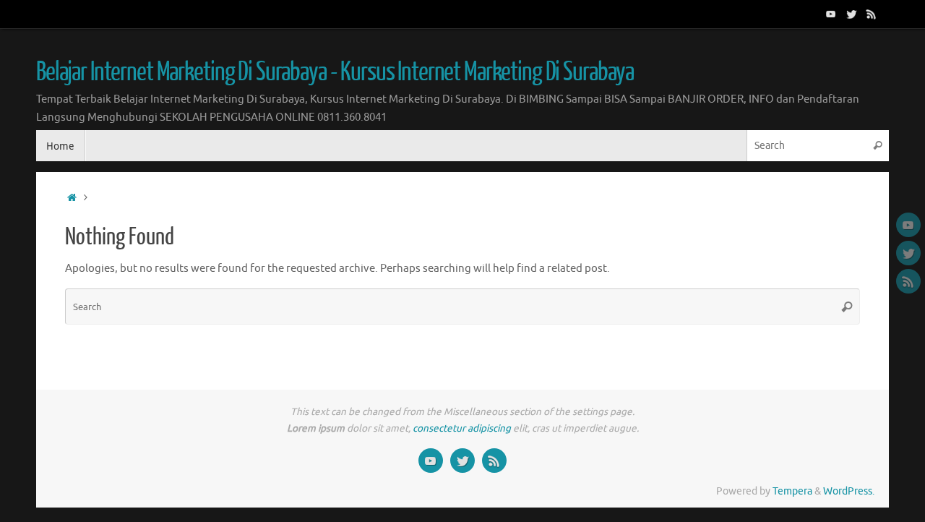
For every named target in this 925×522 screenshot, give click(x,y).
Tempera (792, 491)
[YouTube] (831, 14)
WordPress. (848, 491)
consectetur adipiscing (462, 428)
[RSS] (871, 14)
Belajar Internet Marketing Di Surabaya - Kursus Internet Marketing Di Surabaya (335, 72)
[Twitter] (851, 14)
